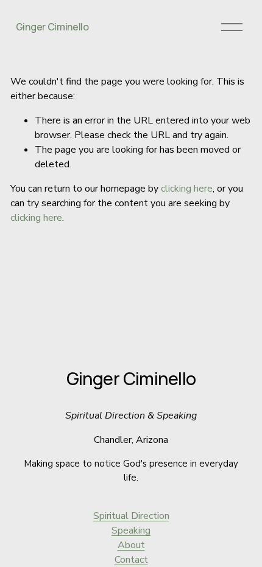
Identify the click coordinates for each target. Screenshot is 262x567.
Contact (131, 559)
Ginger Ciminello (52, 26)
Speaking (131, 530)
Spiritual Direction (131, 516)
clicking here (187, 188)
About (131, 545)
